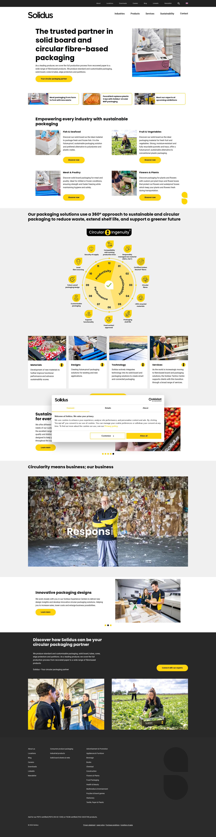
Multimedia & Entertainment (97, 789)
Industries (120, 13)
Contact (184, 13)
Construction (91, 771)
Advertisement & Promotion (97, 749)
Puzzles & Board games (95, 793)
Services (150, 13)
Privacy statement (89, 825)
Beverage (90, 758)
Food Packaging (92, 780)
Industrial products (57, 753)
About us (31, 749)
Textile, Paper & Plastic (95, 802)
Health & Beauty (92, 784)
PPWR (43, 438)
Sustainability (167, 13)
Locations (109, 3)
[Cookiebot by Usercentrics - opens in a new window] (151, 400)
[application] (108, 521)
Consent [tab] (70, 408)
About (98, 3)
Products (135, 13)
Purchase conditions (113, 825)
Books (88, 762)
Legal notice (100, 825)
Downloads (123, 3)
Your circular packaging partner (54, 79)
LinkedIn (155, 3)
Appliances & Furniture (95, 753)
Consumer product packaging (61, 749)
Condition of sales (126, 825)
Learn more (45, 445)
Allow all (144, 436)
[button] (103, 454)
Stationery (90, 798)
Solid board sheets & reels (60, 758)
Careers (135, 3)
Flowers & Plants (92, 776)
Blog (145, 3)
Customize (106, 436)
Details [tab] (108, 408)
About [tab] (145, 408)
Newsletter (168, 3)
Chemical (90, 767)
